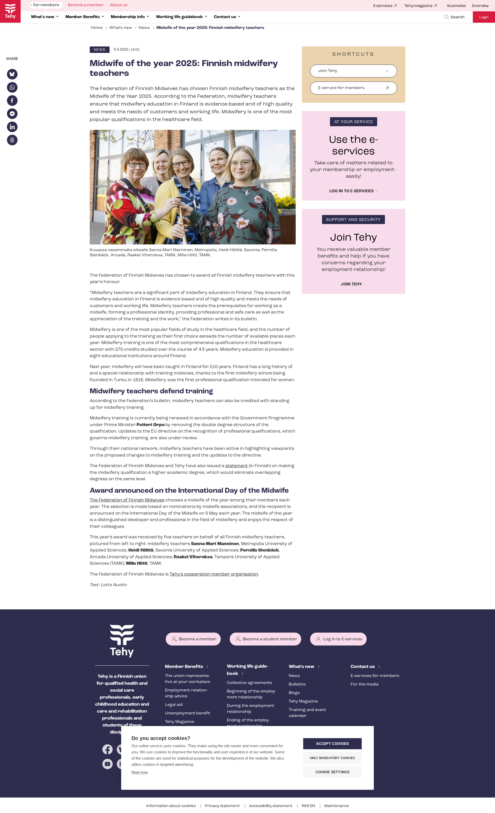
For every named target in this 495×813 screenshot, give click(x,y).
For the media (364, 684)
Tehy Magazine (179, 722)
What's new (120, 28)
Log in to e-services (351, 191)
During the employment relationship (250, 709)
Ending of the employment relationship (248, 723)
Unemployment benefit (187, 713)
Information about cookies (171, 806)
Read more (139, 772)
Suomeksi (456, 6)
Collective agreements (249, 683)
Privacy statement (223, 806)
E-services (382, 6)
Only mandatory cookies (332, 758)
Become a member (198, 639)
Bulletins (297, 684)
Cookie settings (333, 772)
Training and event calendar (307, 713)
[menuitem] (459, 6)
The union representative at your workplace (187, 679)
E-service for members (341, 90)
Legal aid (174, 705)
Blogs (294, 693)
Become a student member (270, 639)
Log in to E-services (342, 639)
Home (97, 28)
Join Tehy (327, 71)
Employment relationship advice (186, 693)
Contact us (363, 667)
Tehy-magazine (419, 6)
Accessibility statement (271, 806)
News (144, 28)
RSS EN (309, 806)
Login (484, 17)
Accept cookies (332, 744)
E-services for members (375, 676)
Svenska (480, 6)
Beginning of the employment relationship (251, 694)
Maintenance (336, 806)
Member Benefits (184, 667)
